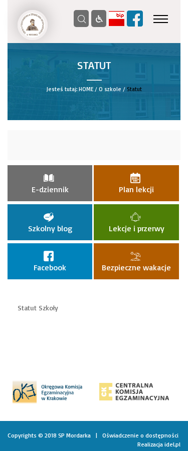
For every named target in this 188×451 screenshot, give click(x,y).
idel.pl (172, 444)
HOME (86, 89)
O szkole (110, 89)
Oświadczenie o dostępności (140, 435)
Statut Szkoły (38, 307)
